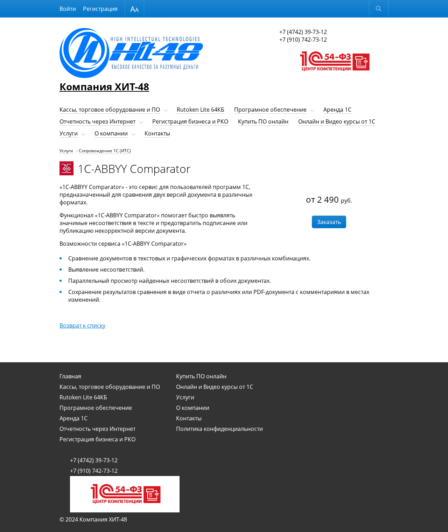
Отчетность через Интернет (97, 121)
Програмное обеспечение (270, 109)
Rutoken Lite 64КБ (200, 109)
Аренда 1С (337, 109)
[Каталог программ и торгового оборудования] (334, 78)
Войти (67, 9)
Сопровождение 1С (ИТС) (105, 151)
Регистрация (100, 9)
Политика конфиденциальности (219, 429)
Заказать (329, 222)
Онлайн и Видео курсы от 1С (336, 121)
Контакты (157, 133)
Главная (70, 376)
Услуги (68, 133)
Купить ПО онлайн (263, 121)
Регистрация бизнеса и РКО (190, 121)
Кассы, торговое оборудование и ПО (109, 109)
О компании (111, 133)
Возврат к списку (82, 325)
